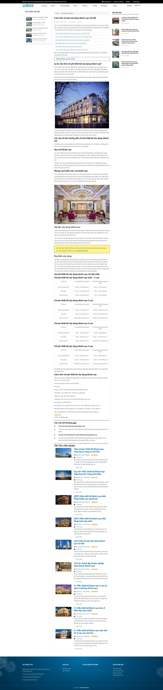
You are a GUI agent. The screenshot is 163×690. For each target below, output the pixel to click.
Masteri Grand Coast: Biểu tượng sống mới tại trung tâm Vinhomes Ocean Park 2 (130, 41)
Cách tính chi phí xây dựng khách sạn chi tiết (68, 46)
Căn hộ (53, 5)
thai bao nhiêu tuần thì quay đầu (99, 443)
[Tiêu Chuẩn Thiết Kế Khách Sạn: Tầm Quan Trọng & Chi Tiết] (63, 453)
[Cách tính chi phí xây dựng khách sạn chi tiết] (63, 544)
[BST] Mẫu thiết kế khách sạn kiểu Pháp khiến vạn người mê (73, 40)
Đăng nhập (136, 1)
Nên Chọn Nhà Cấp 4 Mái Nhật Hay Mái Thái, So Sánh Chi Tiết (38, 1)
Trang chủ (44, 5)
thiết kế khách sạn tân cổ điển (65, 59)
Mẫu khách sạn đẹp (67, 13)
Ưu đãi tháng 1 (107, 1)
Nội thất (95, 5)
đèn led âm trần (83, 251)
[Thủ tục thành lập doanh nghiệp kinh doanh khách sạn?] (63, 567)
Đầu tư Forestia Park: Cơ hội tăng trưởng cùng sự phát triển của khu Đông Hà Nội (130, 63)
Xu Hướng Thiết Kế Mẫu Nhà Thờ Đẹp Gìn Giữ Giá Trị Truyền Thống (130, 19)
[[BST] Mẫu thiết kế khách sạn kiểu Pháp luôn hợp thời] (63, 522)
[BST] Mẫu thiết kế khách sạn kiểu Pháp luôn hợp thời (71, 43)
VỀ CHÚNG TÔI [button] (27, 664)
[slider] (57, 415)
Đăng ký (128, 1)
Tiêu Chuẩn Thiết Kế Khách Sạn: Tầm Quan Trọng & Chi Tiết (73, 34)
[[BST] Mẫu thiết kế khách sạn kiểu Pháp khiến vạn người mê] (63, 500)
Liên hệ (115, 5)
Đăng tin (137, 5)
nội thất (85, 179)
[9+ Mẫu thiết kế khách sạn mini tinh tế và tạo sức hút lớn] (63, 634)
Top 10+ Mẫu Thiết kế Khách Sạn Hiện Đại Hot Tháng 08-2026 (74, 37)
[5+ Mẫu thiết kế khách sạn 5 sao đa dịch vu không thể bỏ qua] (63, 589)
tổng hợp (80, 146)
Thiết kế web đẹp (84, 687)
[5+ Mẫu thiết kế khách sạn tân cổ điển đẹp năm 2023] (63, 611)
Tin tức (75, 5)
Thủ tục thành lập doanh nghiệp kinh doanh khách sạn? (72, 50)
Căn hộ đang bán (64, 5)
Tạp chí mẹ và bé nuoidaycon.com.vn (68, 443)
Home (57, 13)
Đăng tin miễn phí (118, 1)
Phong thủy (104, 5)
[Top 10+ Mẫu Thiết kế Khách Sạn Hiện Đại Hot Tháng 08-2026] (63, 475)
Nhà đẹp (85, 5)
